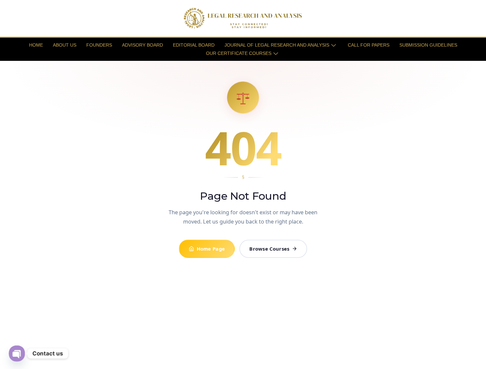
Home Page (211, 248)
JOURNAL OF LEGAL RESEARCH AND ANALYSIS (276, 45)
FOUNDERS (99, 45)
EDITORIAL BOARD (194, 45)
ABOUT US (64, 45)
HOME (36, 45)
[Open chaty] (16, 353)
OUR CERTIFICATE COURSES (238, 53)
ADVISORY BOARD (142, 45)
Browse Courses (269, 248)
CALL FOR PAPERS (368, 45)
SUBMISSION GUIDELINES (428, 45)
